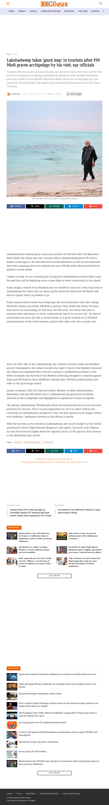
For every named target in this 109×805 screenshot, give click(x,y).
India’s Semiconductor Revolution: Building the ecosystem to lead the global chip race (57, 674)
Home (11, 11)
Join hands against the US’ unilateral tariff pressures (42, 722)
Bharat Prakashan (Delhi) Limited (19, 798)
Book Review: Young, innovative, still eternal (38, 742)
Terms (19, 794)
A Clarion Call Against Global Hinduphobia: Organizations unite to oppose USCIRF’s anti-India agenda (58, 734)
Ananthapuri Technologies (26, 801)
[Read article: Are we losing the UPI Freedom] (12, 754)
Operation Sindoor (50, 11)
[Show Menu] (8, 4)
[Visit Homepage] (54, 4)
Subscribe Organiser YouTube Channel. (54, 459)
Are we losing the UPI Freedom (33, 751)
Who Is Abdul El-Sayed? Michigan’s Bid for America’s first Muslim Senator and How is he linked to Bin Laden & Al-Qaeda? (58, 705)
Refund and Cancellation (49, 794)
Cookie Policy (30, 794)
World (33, 11)
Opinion (95, 11)
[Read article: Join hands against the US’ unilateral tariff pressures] (12, 725)
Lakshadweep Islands (32, 442)
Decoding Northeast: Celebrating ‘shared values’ (40, 693)
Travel (59, 94)
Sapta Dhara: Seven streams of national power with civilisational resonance (83, 536)
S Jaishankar (48, 442)
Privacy (9, 794)
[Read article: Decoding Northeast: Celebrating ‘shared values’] (12, 696)
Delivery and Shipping (71, 794)
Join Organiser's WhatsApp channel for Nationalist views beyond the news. (54, 462)
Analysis (82, 11)
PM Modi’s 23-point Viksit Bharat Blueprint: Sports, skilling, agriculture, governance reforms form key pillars (85, 550)
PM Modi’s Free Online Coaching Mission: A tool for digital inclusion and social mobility (34, 550)
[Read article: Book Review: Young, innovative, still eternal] (12, 744)
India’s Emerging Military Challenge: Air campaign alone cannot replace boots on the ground (57, 686)
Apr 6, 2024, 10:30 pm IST (34, 94)
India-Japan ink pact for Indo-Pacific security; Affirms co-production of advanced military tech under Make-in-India (35, 562)
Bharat (22, 11)
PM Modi (17, 442)
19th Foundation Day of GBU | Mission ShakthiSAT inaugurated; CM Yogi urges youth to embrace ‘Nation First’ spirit (58, 715)
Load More (54, 576)
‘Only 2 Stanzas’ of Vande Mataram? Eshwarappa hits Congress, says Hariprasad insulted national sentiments (84, 562)
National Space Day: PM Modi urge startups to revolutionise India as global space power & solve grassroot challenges (35, 537)
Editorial (69, 11)
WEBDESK (15, 94)
